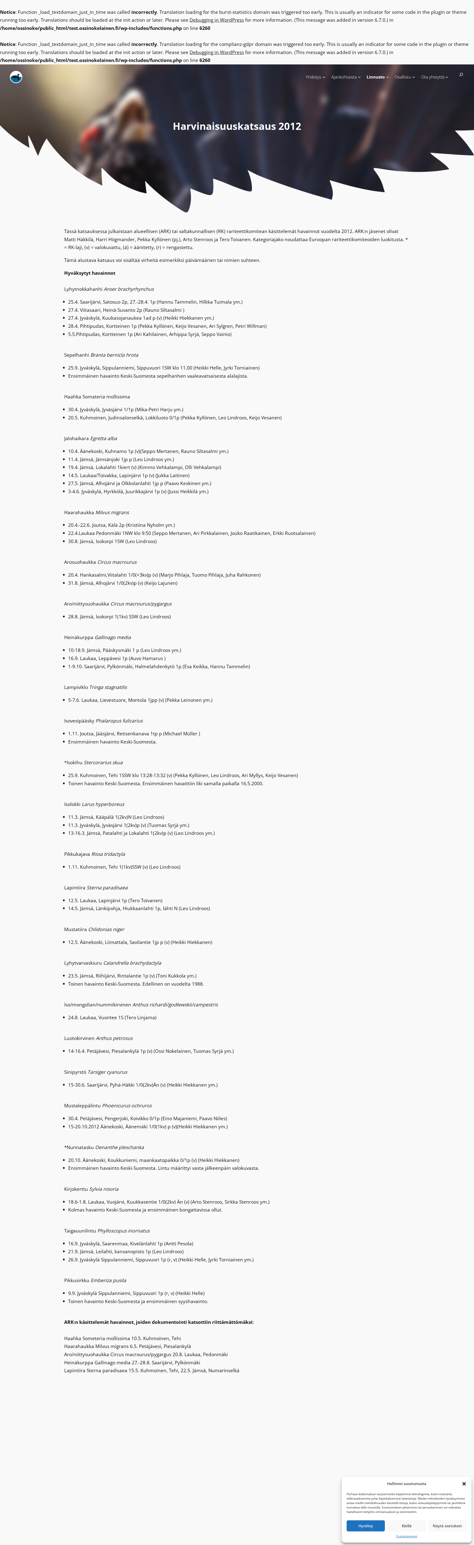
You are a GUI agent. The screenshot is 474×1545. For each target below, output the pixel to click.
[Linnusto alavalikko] (387, 77)
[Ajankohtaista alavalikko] (359, 77)
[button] (464, 1483)
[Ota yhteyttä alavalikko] (446, 77)
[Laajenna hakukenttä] (459, 77)
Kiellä (407, 1525)
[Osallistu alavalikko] (413, 77)
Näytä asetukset (447, 1525)
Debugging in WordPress (217, 20)
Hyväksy (365, 1525)
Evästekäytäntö (406, 1536)
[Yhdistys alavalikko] (323, 77)
